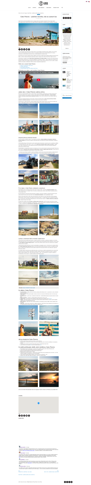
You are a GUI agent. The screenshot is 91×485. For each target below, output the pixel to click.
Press (41, 481)
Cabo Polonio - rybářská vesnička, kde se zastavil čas (26, 474)
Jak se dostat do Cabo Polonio (25, 67)
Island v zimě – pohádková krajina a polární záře (69, 87)
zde (31, 344)
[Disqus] (38, 432)
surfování (50, 298)
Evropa (34, 7)
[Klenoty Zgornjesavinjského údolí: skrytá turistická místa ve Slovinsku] (64, 79)
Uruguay (38, 14)
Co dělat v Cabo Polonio (24, 66)
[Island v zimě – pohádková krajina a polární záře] (64, 86)
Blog (29, 7)
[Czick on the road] (43, 3)
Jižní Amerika (41, 7)
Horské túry (56, 7)
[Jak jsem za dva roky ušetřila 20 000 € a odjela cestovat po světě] (64, 72)
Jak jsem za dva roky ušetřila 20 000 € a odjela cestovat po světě (69, 74)
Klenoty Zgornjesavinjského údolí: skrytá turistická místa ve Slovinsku (69, 80)
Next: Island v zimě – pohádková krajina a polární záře (51, 471)
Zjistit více (67, 48)
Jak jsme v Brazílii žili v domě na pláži (29, 287)
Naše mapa (48, 7)
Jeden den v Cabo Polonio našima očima (26, 65)
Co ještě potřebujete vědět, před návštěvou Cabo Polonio (29, 68)
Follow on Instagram (67, 97)
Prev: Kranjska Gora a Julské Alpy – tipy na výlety (25, 471)
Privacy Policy (35, 481)
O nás (38, 481)
